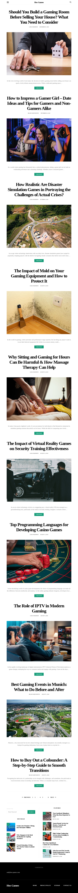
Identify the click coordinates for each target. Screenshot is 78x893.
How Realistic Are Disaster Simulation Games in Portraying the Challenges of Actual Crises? (39, 189)
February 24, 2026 (57, 856)
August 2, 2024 (45, 775)
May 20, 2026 (56, 819)
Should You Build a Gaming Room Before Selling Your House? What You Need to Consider (39, 17)
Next (52, 797)
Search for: (10, 808)
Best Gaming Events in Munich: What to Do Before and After (39, 687)
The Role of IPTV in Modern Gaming (39, 608)
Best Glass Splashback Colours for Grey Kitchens (50, 843)
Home (35, 885)
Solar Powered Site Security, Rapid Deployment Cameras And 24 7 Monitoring (61, 852)
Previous (27, 797)
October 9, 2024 (44, 199)
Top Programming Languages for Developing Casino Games (39, 527)
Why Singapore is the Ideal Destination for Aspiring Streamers (25, 836)
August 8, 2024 (44, 615)
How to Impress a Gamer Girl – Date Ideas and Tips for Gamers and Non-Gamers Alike (39, 103)
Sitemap (57, 885)
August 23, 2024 (44, 453)
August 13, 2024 (44, 534)
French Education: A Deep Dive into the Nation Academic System (26, 846)
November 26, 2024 (45, 113)
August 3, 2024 (45, 694)
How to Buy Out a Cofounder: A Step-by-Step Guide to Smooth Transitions (39, 765)
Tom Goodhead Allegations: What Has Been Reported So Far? (61, 814)
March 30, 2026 (56, 829)
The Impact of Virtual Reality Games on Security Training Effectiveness (39, 446)
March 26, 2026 (46, 847)
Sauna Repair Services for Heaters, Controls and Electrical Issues (60, 825)
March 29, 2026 (56, 839)
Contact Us (67, 885)
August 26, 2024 (44, 372)
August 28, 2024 (44, 285)
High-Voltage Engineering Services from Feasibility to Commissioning (60, 835)
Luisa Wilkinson (33, 26)
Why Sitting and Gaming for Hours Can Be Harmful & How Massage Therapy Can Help (39, 362)
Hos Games (39, 2)
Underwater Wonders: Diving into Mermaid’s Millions (25, 826)
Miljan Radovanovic (33, 113)
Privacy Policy (45, 885)
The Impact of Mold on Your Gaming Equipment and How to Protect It (39, 275)
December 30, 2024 (44, 26)
